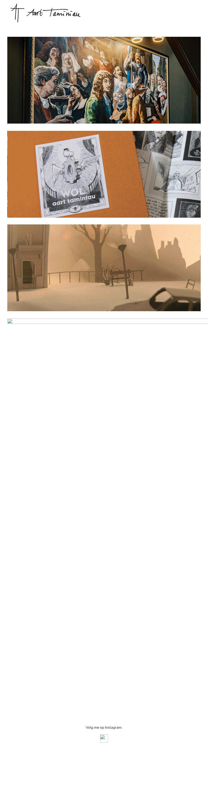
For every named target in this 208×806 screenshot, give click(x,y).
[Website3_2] (104, 267)
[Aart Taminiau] (47, 13)
